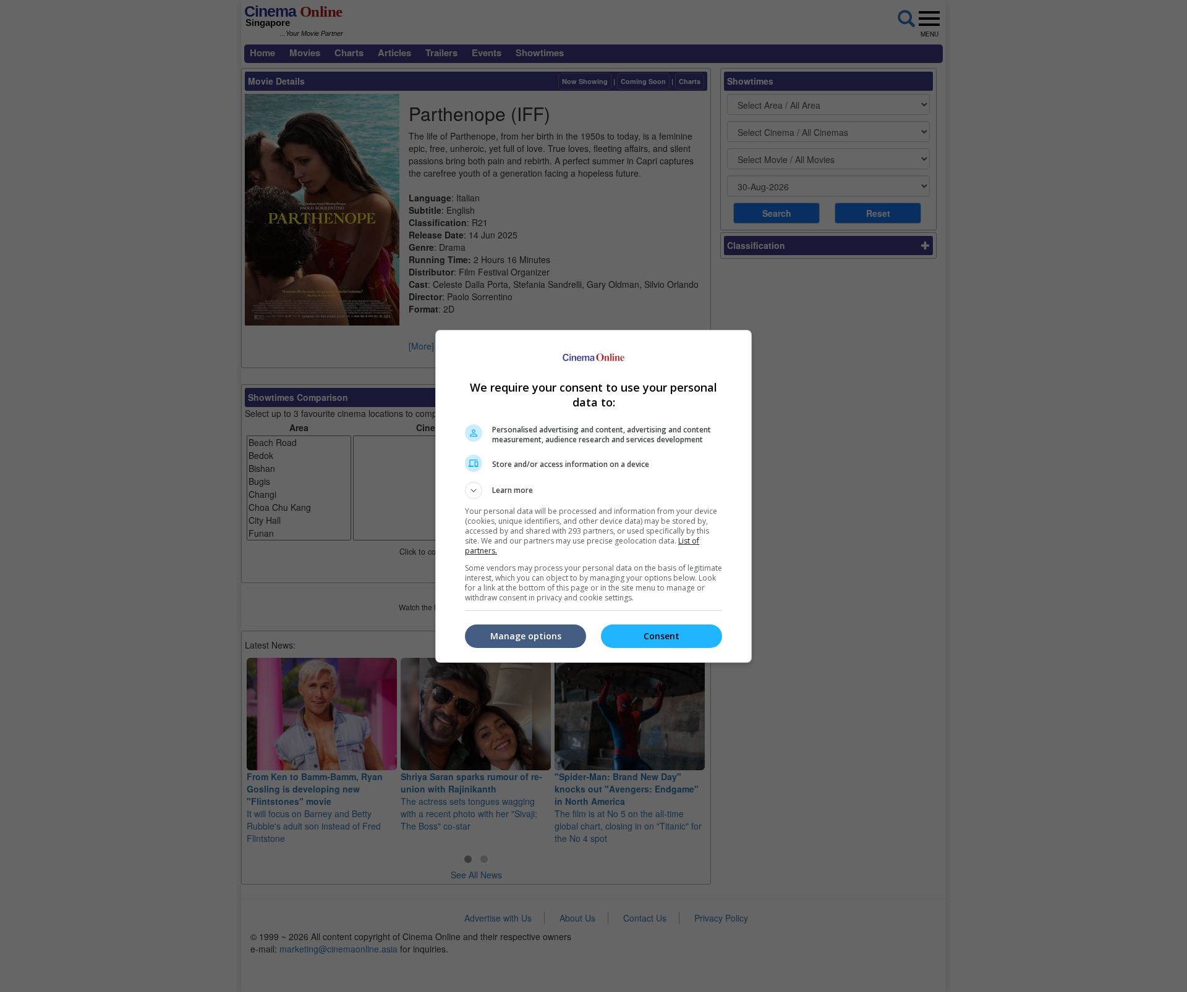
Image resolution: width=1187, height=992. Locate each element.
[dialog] (593, 496)
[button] (593, 490)
